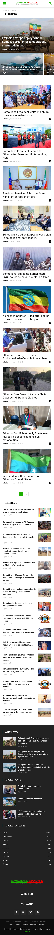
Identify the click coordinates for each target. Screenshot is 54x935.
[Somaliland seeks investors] (9, 801)
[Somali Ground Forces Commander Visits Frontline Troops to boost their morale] (44, 578)
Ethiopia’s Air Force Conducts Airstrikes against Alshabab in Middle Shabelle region (34, 767)
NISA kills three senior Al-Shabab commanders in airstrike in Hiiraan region (18, 618)
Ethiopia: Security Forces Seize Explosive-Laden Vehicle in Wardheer (25, 357)
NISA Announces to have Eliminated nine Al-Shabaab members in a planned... (18, 684)
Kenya (11, 924)
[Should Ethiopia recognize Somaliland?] (9, 789)
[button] (50, 3)
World (18, 924)
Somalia (26, 922)
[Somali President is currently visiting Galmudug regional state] (44, 672)
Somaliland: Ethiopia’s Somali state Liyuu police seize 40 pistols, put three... (27, 275)
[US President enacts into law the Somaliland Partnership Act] (9, 814)
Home (5, 10)
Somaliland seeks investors (30, 799)
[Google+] (23, 912)
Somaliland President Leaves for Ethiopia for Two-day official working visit (25, 154)
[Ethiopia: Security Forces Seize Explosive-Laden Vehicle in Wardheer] (27, 340)
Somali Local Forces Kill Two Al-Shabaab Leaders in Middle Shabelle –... (18, 537)
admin (4, 50)
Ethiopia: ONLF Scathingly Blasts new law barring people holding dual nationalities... (25, 437)
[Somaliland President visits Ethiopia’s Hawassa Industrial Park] (27, 97)
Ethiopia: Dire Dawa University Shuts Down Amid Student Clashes (25, 396)
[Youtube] (37, 912)
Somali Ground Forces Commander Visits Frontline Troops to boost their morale (18, 577)
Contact (42, 924)
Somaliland (17, 922)
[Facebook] (16, 912)
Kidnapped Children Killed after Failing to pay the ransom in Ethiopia (26, 317)
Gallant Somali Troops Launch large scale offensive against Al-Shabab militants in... (33, 741)
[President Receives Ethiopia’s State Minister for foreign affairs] (27, 178)
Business (33, 924)
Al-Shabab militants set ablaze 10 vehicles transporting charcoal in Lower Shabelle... (17, 551)
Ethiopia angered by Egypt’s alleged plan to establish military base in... (27, 236)
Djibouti (35, 922)
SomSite (27, 932)
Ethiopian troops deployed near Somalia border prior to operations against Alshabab (33, 754)
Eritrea (25, 924)
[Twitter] (30, 912)
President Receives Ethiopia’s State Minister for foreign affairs (24, 195)
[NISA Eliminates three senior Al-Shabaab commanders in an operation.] (44, 632)
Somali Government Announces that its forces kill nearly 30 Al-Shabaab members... (19, 591)
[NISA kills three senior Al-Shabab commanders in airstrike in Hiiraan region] (44, 618)
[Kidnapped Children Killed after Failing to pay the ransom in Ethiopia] (27, 299)
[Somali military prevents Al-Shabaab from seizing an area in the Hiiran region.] (44, 525)
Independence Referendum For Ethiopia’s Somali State (21, 478)
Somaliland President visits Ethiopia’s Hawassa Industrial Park (26, 113)
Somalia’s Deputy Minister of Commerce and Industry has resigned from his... (19, 698)
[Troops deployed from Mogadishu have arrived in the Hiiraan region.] (44, 712)
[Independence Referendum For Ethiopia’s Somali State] (27, 461)
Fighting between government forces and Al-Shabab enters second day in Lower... (18, 657)
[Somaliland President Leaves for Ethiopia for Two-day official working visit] (27, 136)
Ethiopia (43, 922)
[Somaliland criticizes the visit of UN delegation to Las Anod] (44, 606)
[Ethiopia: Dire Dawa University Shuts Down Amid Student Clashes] (27, 379)
